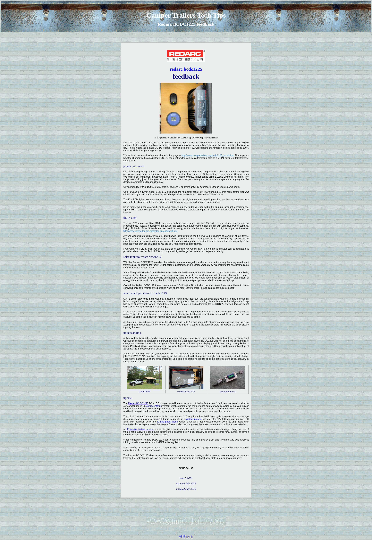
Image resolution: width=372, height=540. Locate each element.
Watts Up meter (194, 419)
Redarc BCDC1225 (138, 403)
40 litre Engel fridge (167, 421)
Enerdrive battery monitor (140, 429)
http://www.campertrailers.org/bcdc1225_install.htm (208, 155)
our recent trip (153, 406)
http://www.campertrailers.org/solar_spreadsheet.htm (150, 231)
